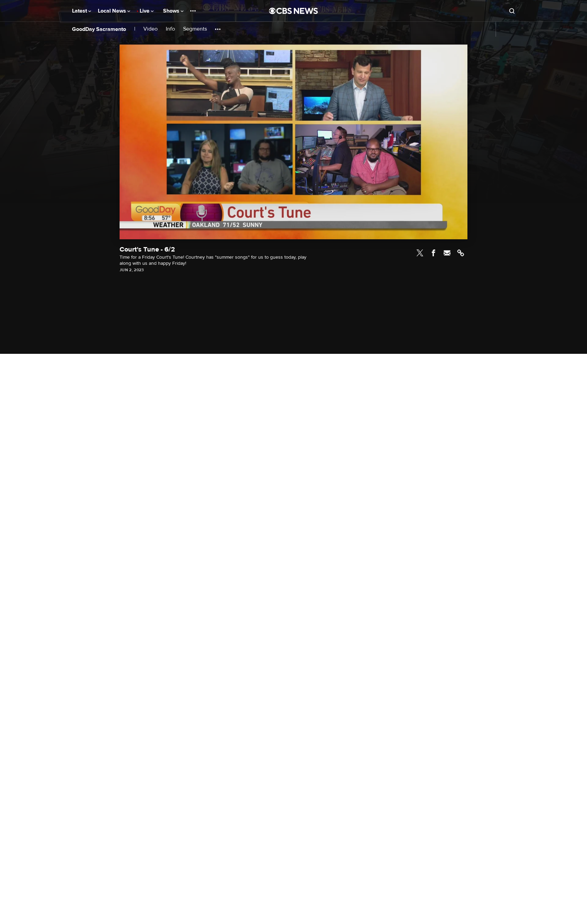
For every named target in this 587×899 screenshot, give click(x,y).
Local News (112, 11)
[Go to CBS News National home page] (293, 10)
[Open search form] (512, 11)
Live (145, 10)
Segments (195, 29)
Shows (172, 11)
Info (170, 29)
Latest (80, 11)
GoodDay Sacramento (99, 29)
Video (150, 29)
